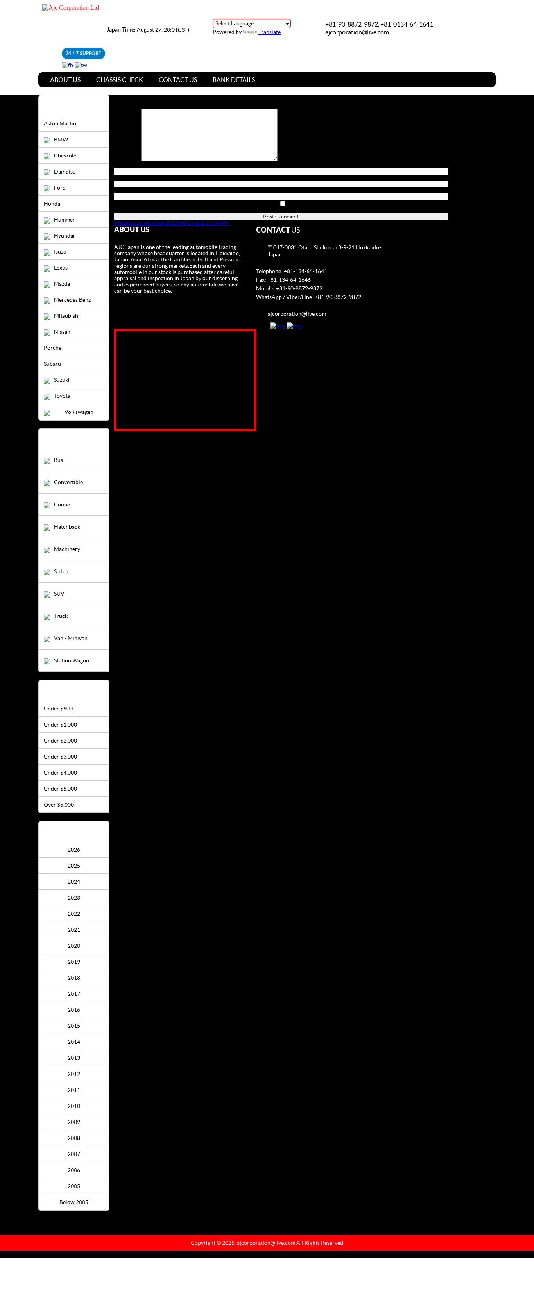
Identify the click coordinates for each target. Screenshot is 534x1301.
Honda (52, 203)
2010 (74, 1106)
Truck (61, 616)
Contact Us (178, 79)
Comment (127, 159)
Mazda (62, 284)
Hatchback (67, 527)
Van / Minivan (71, 638)
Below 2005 (73, 1202)
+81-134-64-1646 (289, 280)
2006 (74, 1170)
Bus (58, 460)
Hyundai (64, 236)
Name (123, 165)
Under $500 (58, 708)
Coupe (62, 504)
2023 (74, 898)
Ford (60, 187)
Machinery (67, 549)
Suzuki (62, 380)
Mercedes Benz (72, 300)
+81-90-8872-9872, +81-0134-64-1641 (379, 24)
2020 (74, 946)
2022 (74, 914)
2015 (74, 1026)
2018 (74, 978)
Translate (269, 32)
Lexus (61, 268)
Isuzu (60, 252)
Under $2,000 (60, 740)
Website (124, 190)
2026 (74, 849)
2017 (74, 994)
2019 (74, 962)
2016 (74, 1010)
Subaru (52, 364)
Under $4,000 (60, 773)
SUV (59, 594)
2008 (74, 1138)
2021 (74, 930)
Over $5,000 (59, 805)
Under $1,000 (60, 724)
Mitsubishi (67, 316)
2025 (74, 866)
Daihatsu (65, 171)
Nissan (62, 332)
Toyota (62, 396)
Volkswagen (79, 412)
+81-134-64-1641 (305, 271)
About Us (65, 79)
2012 (74, 1074)
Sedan (61, 571)
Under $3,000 (60, 756)
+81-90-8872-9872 (299, 288)
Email (122, 178)
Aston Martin (60, 123)
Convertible (68, 482)
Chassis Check (119, 79)
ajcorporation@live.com (357, 32)
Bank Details (234, 79)
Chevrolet (66, 155)
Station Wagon (71, 660)
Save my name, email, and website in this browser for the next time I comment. (207, 210)
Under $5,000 (60, 789)
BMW (61, 139)
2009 (74, 1122)
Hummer (64, 220)
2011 (74, 1090)
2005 (74, 1186)
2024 (74, 882)
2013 (74, 1058)
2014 (74, 1042)
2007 (74, 1154)
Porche (52, 348)
